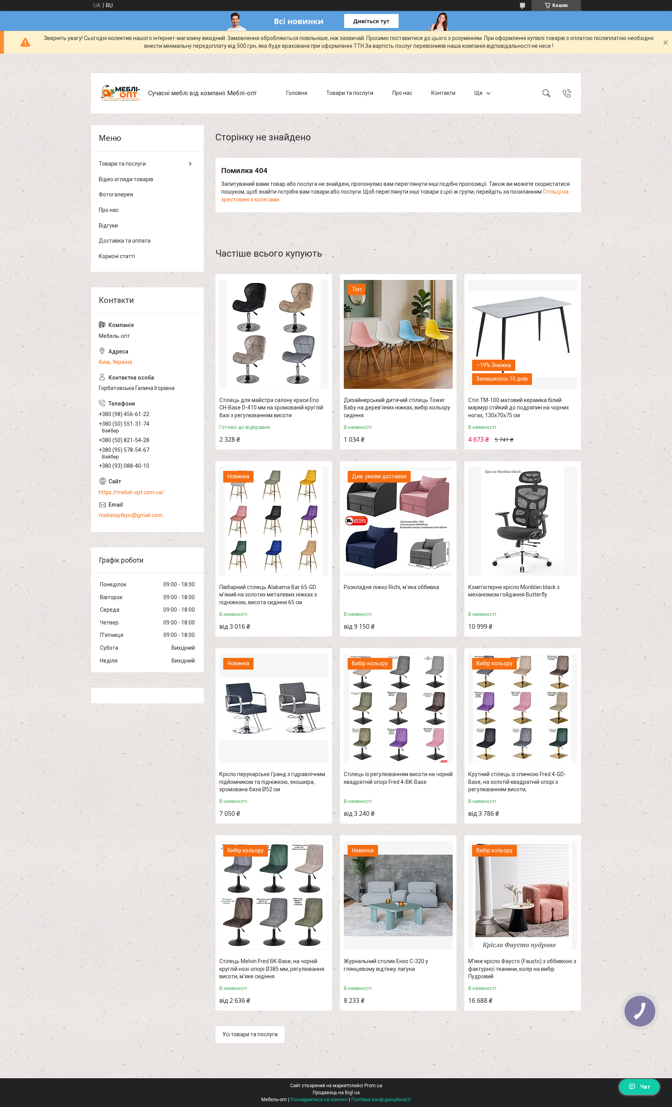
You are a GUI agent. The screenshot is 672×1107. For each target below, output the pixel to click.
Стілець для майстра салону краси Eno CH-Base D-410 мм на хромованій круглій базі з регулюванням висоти (271, 407)
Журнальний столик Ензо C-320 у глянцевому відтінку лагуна (386, 965)
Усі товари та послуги (250, 1034)
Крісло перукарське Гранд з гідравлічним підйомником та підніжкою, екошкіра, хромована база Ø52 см (272, 781)
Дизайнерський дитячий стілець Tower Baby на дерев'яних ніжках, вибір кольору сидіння (397, 407)
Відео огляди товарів (126, 179)
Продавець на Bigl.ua (336, 1092)
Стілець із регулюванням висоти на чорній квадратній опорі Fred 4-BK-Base (398, 778)
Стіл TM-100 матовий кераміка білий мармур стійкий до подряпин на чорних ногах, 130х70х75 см (518, 407)
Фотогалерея (116, 194)
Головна (296, 93)
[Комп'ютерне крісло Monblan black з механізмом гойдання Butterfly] (522, 521)
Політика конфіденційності (381, 1099)
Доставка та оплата (124, 241)
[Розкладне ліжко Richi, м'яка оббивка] (398, 521)
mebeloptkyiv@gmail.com (131, 515)
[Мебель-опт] (120, 93)
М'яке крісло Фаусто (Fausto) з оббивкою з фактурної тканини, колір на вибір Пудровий (522, 968)
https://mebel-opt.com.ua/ (131, 492)
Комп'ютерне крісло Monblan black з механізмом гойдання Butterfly (514, 591)
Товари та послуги (349, 93)
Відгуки (108, 225)
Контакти (443, 93)
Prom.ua (373, 1085)
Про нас (402, 93)
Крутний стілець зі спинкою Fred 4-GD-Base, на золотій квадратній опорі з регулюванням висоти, (517, 781)
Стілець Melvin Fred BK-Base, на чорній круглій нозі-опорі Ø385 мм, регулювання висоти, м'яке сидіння (271, 968)
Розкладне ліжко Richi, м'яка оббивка (391, 587)
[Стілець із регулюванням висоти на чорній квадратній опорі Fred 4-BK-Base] (398, 708)
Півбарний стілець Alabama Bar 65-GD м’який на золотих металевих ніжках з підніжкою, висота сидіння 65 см (268, 594)
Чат (645, 1087)
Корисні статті (117, 256)
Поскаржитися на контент (319, 1099)
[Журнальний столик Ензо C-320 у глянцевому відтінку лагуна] (398, 895)
